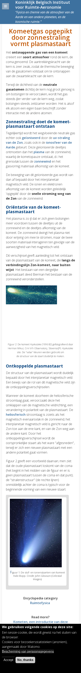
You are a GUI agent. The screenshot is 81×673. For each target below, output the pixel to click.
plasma (39, 152)
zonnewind (43, 161)
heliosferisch (16, 414)
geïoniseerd (31, 138)
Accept (8, 660)
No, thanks (25, 660)
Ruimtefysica (40, 603)
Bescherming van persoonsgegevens (28, 651)
